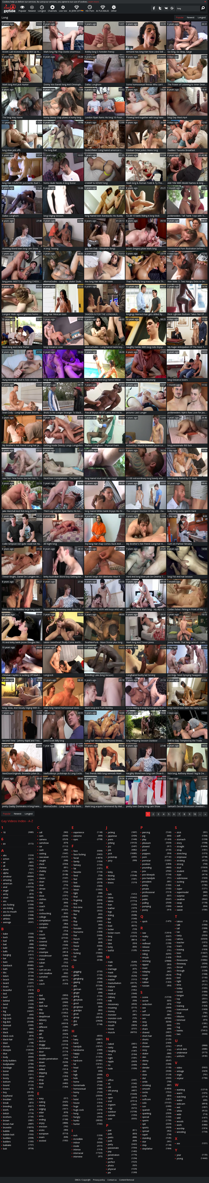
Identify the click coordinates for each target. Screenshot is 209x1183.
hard (87, 1057)
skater (156, 1053)
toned (192, 991)
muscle (122, 1032)
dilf (53, 1034)
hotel (87, 1099)
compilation (53, 920)
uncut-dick (192, 1049)
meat (122, 990)
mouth (122, 1025)
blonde (18, 1046)
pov (156, 871)
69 (18, 843)
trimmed (192, 1020)
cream (53, 948)
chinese (53, 867)
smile (156, 1081)
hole (87, 1078)
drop (53, 1079)
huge (87, 1106)
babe (18, 933)
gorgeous (87, 1006)
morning (122, 1021)
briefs (18, 1109)
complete (53, 923)
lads (122, 894)
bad (18, 940)
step (156, 1145)
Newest (190, 17)
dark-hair (53, 1005)
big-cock (18, 1018)
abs (18, 855)
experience (87, 832)
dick (53, 1023)
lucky (122, 946)
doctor (53, 1041)
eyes (87, 839)
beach (18, 979)
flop (87, 921)
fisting (87, 910)
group (87, 1017)
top (192, 998)
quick (156, 921)
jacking (122, 832)
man (122, 965)
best (18, 1007)
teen (192, 953)
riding (156, 953)
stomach (192, 839)
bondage (18, 1067)
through (192, 970)
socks (156, 1092)
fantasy (87, 865)
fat (87, 868)
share (156, 1028)
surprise (192, 895)
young (192, 1158)
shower (156, 1046)
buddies (18, 1138)
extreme (87, 835)
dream (53, 1065)
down (53, 1062)
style (192, 874)
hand (87, 1042)
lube (122, 943)
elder (53, 1112)
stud (192, 867)
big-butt (18, 1014)
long (122, 936)
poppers (156, 853)
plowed (156, 846)
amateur (18, 876)
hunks (87, 1120)
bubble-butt (18, 1134)
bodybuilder (18, 1064)
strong (192, 864)
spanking (156, 1113)
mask (122, 972)
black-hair (18, 1039)
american (18, 883)
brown (18, 1120)
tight (192, 981)
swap (192, 902)
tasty (192, 935)
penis (122, 1158)
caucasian (53, 857)
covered (53, 941)
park (122, 1140)
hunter (87, 1124)
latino (122, 901)
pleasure (156, 842)
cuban (53, 962)
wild (192, 1117)
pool (156, 850)
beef (18, 997)
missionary (122, 1004)
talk (192, 924)
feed (87, 875)
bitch (18, 1028)
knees (122, 882)
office (122, 1080)
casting (53, 853)
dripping (53, 1072)
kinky (122, 872)
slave (156, 1064)
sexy (156, 1021)
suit (192, 885)
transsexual (192, 1009)
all (18, 865)
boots (18, 1074)
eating (53, 1101)
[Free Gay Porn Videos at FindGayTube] (9, 8)
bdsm (18, 976)
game (87, 975)
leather (122, 908)
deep (53, 1012)
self (156, 1011)
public (156, 899)
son (156, 1106)
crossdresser (53, 955)
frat (87, 935)
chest (53, 864)
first (87, 903)
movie (122, 1028)
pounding (156, 867)
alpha (18, 872)
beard (18, 983)
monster (122, 1014)
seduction (156, 1004)
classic (53, 878)
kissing (122, 875)
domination (53, 1048)
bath (18, 969)
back (18, 937)
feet (87, 882)
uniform (192, 1056)
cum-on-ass (53, 969)
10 (195, 814)
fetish (87, 889)
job (122, 850)
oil (122, 1083)
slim (156, 1071)
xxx (192, 1143)
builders (18, 1141)
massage (122, 976)
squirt (156, 1134)
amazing (18, 880)
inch (87, 1135)
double (53, 1055)
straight (192, 846)
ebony (53, 1105)
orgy (122, 1108)
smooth (156, 1088)
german (87, 989)
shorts (156, 1039)
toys (192, 1002)
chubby (53, 871)
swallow (192, 899)
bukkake (18, 1145)
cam (53, 835)
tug (192, 1027)
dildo (53, 1030)
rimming (156, 961)
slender (156, 1067)
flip (87, 917)
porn (156, 857)
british (18, 1113)
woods (192, 1121)
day (53, 1009)
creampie (53, 952)
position (156, 864)
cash (53, 850)
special (156, 1116)
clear (53, 885)
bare (18, 961)
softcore (156, 1099)
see (156, 1007)
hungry (87, 1116)
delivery (53, 1020)
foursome (87, 931)
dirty (53, 1037)
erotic (53, 1130)
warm (192, 1093)
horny (87, 1092)
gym (87, 1024)
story (192, 842)
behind (18, 1000)
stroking (192, 860)
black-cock (18, 1035)
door (53, 1051)
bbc (18, 972)
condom (53, 927)
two (192, 1034)
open (122, 1097)
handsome (87, 1050)
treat (192, 1012)
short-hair (156, 1035)
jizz (122, 846)
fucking (87, 953)
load (122, 925)
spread (156, 1131)
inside (87, 1146)
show (156, 1042)
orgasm (122, 1104)
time (192, 984)
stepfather (156, 1148)
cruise (53, 959)
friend (87, 946)
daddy (53, 998)
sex (156, 1018)
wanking (192, 1089)
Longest (202, 17)
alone (18, 869)
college (53, 916)
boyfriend (18, 1095)
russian (156, 985)
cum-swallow (53, 973)
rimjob (156, 957)
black (18, 1032)
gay (87, 985)
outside (122, 1115)
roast (156, 968)
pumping (156, 906)
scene (156, 997)
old (122, 1087)
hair (87, 1035)
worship (192, 1128)
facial (87, 857)
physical (122, 1169)
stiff (192, 835)
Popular (180, 17)
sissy (156, 1050)
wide (192, 1114)
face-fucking (87, 854)
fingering (87, 900)
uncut (192, 1045)
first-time (87, 907)
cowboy (53, 945)
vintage (192, 1071)
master (122, 979)
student (192, 871)
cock (53, 909)
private (156, 888)
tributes (192, 1016)
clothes (53, 899)
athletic (18, 918)
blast (18, 1042)
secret (156, 1000)
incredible (87, 1139)
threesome (192, 960)
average (18, 922)
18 (18, 832)
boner (18, 1071)
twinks (192, 1030)
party (122, 1144)
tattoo (192, 938)
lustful (122, 950)
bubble (18, 1131)
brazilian (18, 1099)
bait (18, 944)
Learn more (93, 1)
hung (87, 1113)
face (87, 850)
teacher (192, 942)
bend (18, 1004)
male (122, 961)
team (192, 946)
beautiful (18, 990)
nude (122, 1068)
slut (156, 1078)
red (156, 939)
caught (53, 860)
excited (53, 1140)
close (53, 895)
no (122, 1065)
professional (156, 892)
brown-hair (18, 1124)
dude (53, 1083)
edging (53, 1108)
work (192, 1124)
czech (53, 983)
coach (53, 906)
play (156, 839)
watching (192, 1096)
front (87, 949)
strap (192, 850)
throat (192, 967)
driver (53, 1076)
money (122, 1011)
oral (122, 1101)
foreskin (87, 928)
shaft (156, 1025)
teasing (192, 949)
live (122, 922)
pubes (156, 895)
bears (18, 986)
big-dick (18, 1021)
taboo (192, 921)
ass (18, 901)
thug (192, 974)
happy (87, 1053)
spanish (156, 1109)
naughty (122, 1050)
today (192, 988)
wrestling (192, 1131)
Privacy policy (99, 1180)
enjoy (53, 1123)
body (18, 1057)
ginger (87, 992)
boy (18, 1092)
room (156, 975)
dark (53, 1002)
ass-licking (18, 908)
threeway (192, 963)
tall (192, 928)
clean (53, 881)
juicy (122, 860)
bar (18, 958)
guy (87, 1020)
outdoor (122, 1111)
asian (18, 897)
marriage (122, 969)
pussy (156, 909)
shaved (156, 1032)
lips (122, 918)
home (87, 1081)
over (122, 1118)
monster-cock (122, 1018)
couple (53, 938)
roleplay (156, 971)
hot (87, 1095)
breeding (18, 1106)
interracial (87, 1153)
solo (156, 1102)
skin (156, 1057)
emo (53, 1116)
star (156, 1141)
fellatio (87, 886)
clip (53, 892)
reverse (156, 950)
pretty (156, 885)
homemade (87, 1085)
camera (53, 839)
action (18, 858)
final (87, 896)
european (53, 1133)
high (87, 1074)
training (192, 1005)
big (18, 1011)
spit (156, 1124)
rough (156, 978)
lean (122, 904)
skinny (156, 1060)
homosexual (87, 1088)
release (156, 946)
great (87, 1013)
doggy (53, 1044)
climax (53, 888)
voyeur (192, 1078)
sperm (156, 1120)
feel (87, 879)
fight (87, 893)
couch (53, 934)
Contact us (112, 1180)
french (87, 938)
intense (87, 1149)
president (156, 881)
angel (18, 890)
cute (53, 980)
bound (18, 1085)
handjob (87, 1046)
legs (122, 911)
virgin (192, 1074)
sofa (156, 1095)
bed (18, 993)
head (87, 1067)
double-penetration (53, 1058)
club (53, 902)
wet (192, 1107)
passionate (122, 1147)
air (18, 862)
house (87, 1102)
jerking (122, 842)
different (53, 1027)
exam (53, 1137)
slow (156, 1074)
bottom (18, 1081)
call (53, 832)
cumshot (53, 976)
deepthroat (53, 1016)
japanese (122, 835)
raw (156, 932)
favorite (87, 872)
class (53, 874)
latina (122, 897)
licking (122, 915)
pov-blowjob (156, 874)
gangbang (87, 978)
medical (122, 993)
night (122, 1057)
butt (18, 1148)
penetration (122, 1154)
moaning (122, 1007)
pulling (156, 902)
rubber (156, 982)
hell (87, 1071)
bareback (18, 965)
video (192, 1067)
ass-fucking (18, 904)
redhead (156, 943)
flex (87, 914)
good (87, 1003)
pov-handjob (156, 878)
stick (192, 832)
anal (18, 887)
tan (192, 931)
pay (122, 1151)
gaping (87, 982)
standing (156, 1138)
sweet (192, 909)
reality (156, 936)
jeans (122, 839)
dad (53, 995)
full (87, 956)
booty (18, 1078)
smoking (156, 1085)
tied (192, 977)
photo (122, 1165)
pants (122, 1137)
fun (87, 960)
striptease (192, 857)
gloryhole (87, 999)
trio (192, 1023)
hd (87, 1064)
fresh (87, 942)
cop (53, 931)
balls (18, 951)
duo (53, 1086)
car (53, 846)
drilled (53, 1069)
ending (53, 1119)
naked (122, 1043)
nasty (122, 1047)
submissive (192, 878)
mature (122, 986)
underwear (192, 1052)
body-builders (18, 1060)
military (122, 997)
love (122, 939)
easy (53, 1098)
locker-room (122, 932)
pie (122, 1172)
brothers (18, 1116)
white (192, 1110)
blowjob (18, 1050)
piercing (156, 832)
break (18, 1102)
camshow (53, 842)
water (192, 1100)
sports (156, 1127)
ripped (156, 964)
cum (53, 966)
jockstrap (122, 857)
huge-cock (87, 1109)
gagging (87, 971)
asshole (18, 915)
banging (18, 954)
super (192, 888)
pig (156, 835)
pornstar (156, 860)
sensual (156, 1014)
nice (122, 1054)
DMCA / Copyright (82, 1180)
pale (122, 1133)
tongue (192, 995)
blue (18, 1053)
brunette (18, 1127)
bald (18, 947)
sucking (192, 881)
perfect (122, 1161)
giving (87, 996)
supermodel (192, 892)
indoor (87, 1142)
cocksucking (53, 913)
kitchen (122, 879)
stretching (192, 853)
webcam (192, 1103)
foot (87, 924)
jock (122, 853)
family (87, 861)
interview (87, 1156)
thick (192, 956)
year (192, 1154)
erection (53, 1126)
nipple (122, 1061)
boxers (18, 1088)
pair (122, 1130)
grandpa (87, 1010)
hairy (87, 1039)
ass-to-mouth (18, 911)
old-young (122, 1090)
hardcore (87, 1060)
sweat (192, 906)
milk (122, 1000)
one (122, 1094)
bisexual (18, 1025)
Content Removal (126, 1180)
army (18, 894)
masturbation (122, 983)
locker (122, 929)
